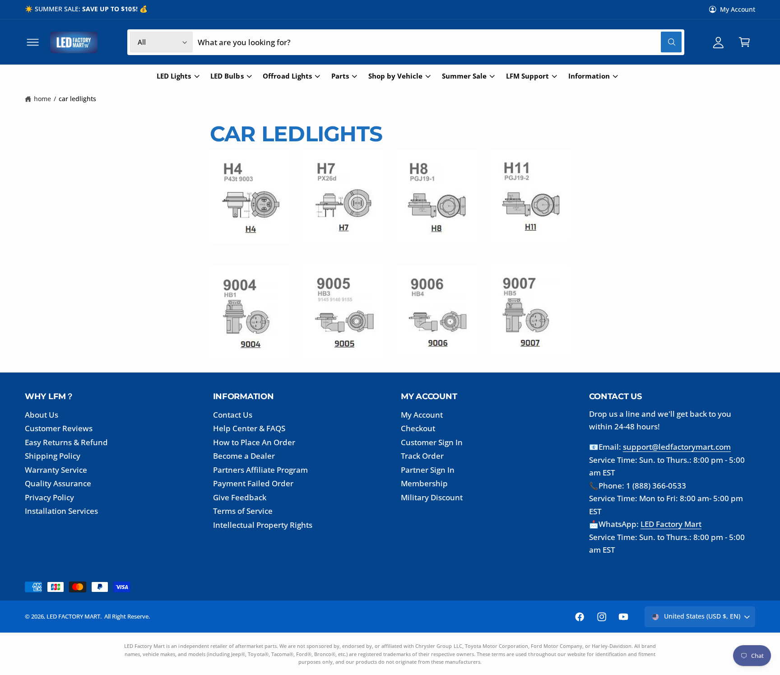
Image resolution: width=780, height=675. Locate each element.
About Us (41, 415)
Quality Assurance (58, 483)
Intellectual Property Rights (263, 525)
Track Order (422, 456)
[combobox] (439, 42)
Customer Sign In (432, 442)
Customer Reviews (59, 428)
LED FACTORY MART (73, 616)
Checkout (418, 428)
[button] (33, 42)
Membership (424, 483)
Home (42, 98)
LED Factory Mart (671, 524)
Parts (340, 76)
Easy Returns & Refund (66, 442)
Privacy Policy (49, 497)
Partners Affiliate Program (260, 470)
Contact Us (232, 415)
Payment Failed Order (253, 483)
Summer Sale (464, 76)
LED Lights (174, 76)
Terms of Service (243, 511)
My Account (737, 9)
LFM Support (527, 76)
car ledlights (77, 98)
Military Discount (432, 497)
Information (589, 76)
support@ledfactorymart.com (677, 447)
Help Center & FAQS (249, 428)
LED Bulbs (226, 76)
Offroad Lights (287, 76)
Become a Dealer (244, 456)
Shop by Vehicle (395, 76)
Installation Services (61, 511)
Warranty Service (56, 470)
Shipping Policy (52, 456)
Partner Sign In (428, 470)
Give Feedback (239, 497)
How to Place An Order (254, 442)
